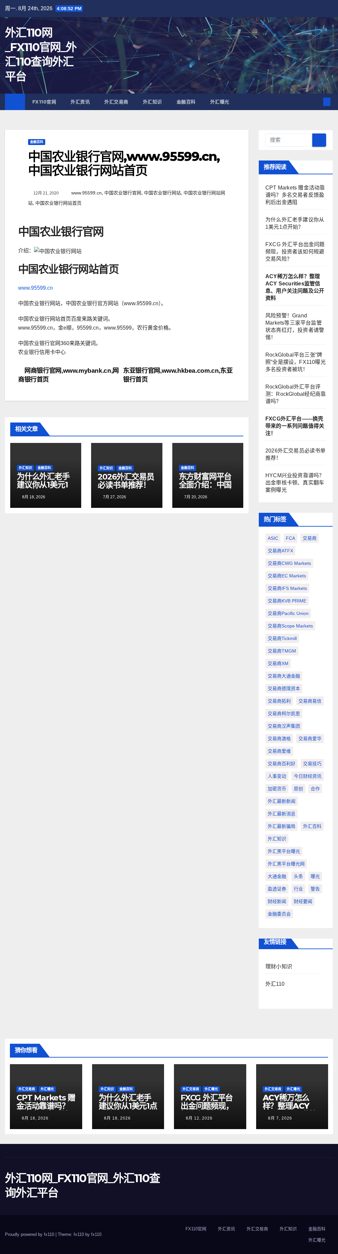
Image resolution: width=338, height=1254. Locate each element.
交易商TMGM (282, 651)
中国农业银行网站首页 (58, 203)
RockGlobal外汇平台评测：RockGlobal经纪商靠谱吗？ (295, 394)
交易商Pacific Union (288, 613)
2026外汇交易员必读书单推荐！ (126, 481)
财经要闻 (303, 901)
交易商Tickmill (282, 638)
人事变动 (277, 776)
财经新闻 (277, 901)
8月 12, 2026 (199, 1118)
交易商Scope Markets (290, 625)
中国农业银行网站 (162, 192)
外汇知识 (152, 102)
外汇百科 (312, 826)
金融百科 (186, 102)
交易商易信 (309, 701)
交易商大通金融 (284, 676)
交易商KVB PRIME (287, 600)
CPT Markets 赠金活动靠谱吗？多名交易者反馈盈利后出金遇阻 (295, 195)
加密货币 (277, 788)
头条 (298, 876)
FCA (290, 538)
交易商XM (278, 663)
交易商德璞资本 (284, 688)
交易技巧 (312, 763)
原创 (298, 788)
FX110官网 (44, 102)
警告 (315, 888)
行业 (298, 888)
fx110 (96, 1234)
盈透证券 (277, 888)
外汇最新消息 (281, 813)
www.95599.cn (86, 192)
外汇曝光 (219, 102)
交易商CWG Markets (289, 563)
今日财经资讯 (307, 776)
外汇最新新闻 (281, 801)
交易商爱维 (279, 751)
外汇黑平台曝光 (284, 851)
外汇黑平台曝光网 (286, 863)
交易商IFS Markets (287, 588)
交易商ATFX (280, 550)
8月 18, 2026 (35, 1118)
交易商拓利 (279, 701)
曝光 (315, 876)
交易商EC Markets (287, 575)
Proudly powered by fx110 (30, 1234)
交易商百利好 (281, 763)
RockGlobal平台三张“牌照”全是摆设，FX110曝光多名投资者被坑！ (295, 362)
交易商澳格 (279, 738)
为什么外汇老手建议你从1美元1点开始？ (43, 485)
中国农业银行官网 (122, 192)
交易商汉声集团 (284, 726)
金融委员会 (279, 914)
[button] (316, 101)
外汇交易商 (116, 102)
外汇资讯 (80, 102)
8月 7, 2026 (280, 1118)
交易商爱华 (309, 738)
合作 (315, 788)
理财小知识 (278, 966)
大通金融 (277, 876)
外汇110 (275, 984)
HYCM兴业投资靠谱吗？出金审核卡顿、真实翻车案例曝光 (294, 483)
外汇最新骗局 (281, 826)
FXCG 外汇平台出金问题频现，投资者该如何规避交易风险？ (295, 252)
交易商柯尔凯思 (284, 713)
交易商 (310, 538)
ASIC (273, 538)
